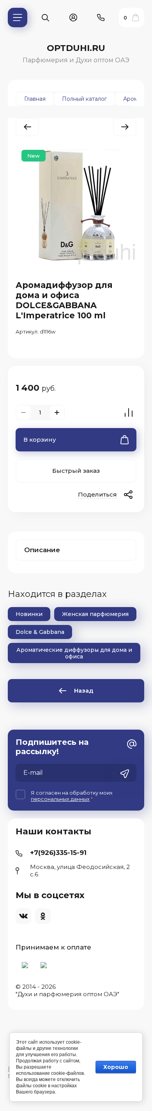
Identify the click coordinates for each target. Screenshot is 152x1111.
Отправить (124, 773)
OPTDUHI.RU (76, 48)
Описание (42, 550)
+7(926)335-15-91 (58, 853)
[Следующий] (124, 127)
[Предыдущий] (27, 127)
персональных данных (60, 799)
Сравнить (128, 412)
